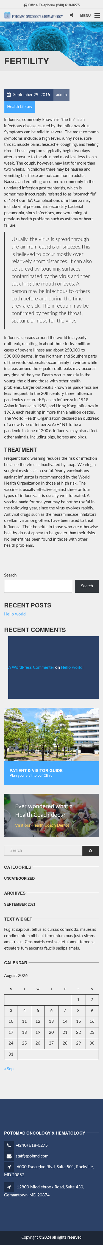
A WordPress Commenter (31, 667)
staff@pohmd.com (32, 1156)
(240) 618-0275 (68, 4)
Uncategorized (19, 878)
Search (10, 575)
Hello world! (15, 614)
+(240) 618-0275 (32, 1145)
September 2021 (19, 904)
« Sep (8, 1069)
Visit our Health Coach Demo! (42, 825)
